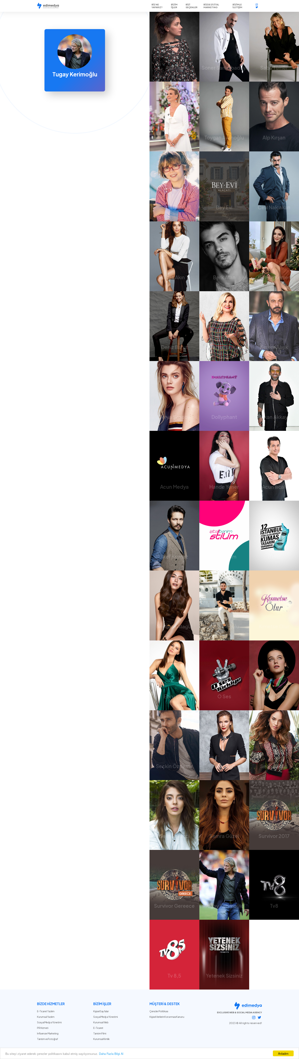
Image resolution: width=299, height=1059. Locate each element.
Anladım (283, 1053)
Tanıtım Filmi (99, 1033)
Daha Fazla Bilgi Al (111, 1053)
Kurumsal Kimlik (101, 1038)
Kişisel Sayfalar (101, 1011)
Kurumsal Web (100, 1022)
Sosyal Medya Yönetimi (105, 1016)
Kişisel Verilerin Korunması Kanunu (167, 1016)
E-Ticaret (98, 1027)
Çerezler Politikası (159, 1011)
